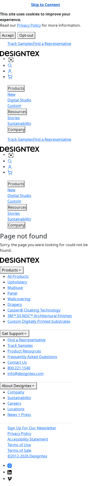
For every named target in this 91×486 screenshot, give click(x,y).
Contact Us (17, 362)
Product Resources (24, 351)
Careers (14, 403)
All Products (18, 276)
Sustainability (19, 123)
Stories (13, 117)
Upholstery (17, 282)
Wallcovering (18, 298)
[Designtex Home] (45, 53)
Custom (14, 105)
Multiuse (15, 287)
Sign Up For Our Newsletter (31, 427)
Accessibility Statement (27, 439)
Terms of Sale (19, 450)
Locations (15, 409)
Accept (8, 35)
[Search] (9, 65)
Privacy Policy (29, 25)
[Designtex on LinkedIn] (9, 472)
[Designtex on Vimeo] (9, 478)
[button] (9, 76)
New (11, 94)
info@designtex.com (25, 373)
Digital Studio (19, 100)
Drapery (14, 304)
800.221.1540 (18, 368)
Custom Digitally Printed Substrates (38, 321)
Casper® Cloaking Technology (33, 310)
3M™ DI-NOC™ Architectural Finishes (39, 315)
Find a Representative (52, 43)
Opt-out (26, 35)
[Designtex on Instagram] (9, 465)
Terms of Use (19, 444)
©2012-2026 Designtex (27, 456)
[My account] (9, 71)
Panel (12, 293)
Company (15, 392)
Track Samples (20, 43)
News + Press (19, 414)
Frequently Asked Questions (32, 356)
